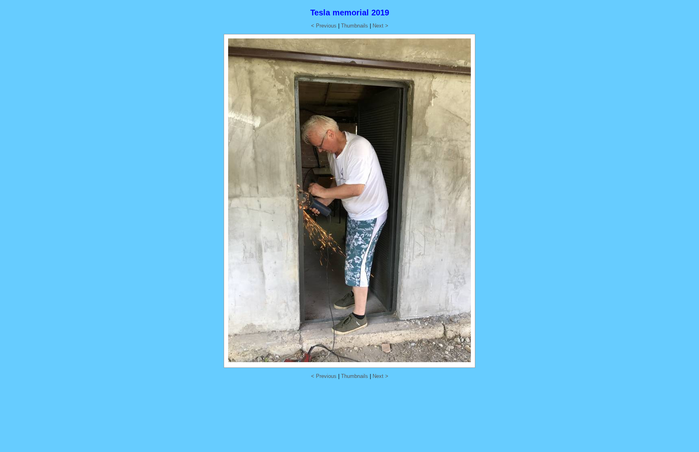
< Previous (324, 26)
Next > (380, 26)
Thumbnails (354, 26)
